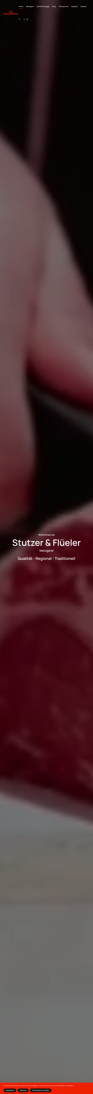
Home (21, 6)
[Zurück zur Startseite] (11, 12)
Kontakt (83, 6)
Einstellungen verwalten (40, 1090)
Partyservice (63, 6)
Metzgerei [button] (30, 6)
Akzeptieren (10, 1090)
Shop (54, 6)
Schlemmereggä (43, 6)
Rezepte (74, 6)
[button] (19, 19)
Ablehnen (23, 1090)
